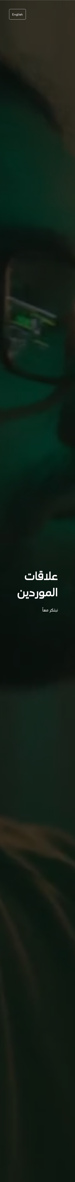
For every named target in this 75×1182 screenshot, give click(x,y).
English (17, 14)
